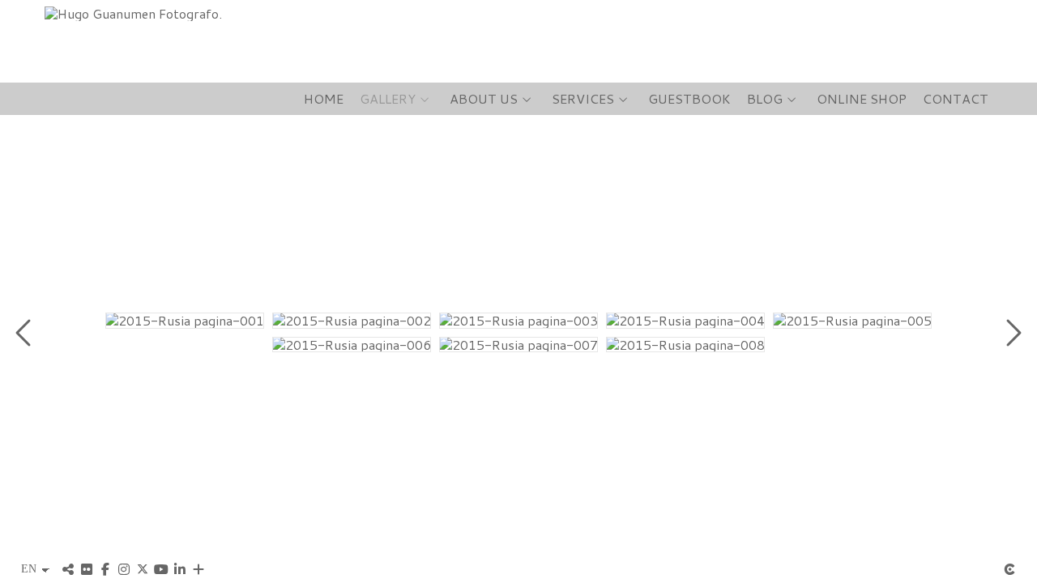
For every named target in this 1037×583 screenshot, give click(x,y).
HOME (324, 98)
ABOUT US (484, 98)
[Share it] (68, 569)
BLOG (765, 98)
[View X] (142, 569)
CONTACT (955, 98)
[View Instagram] (124, 569)
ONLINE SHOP (862, 98)
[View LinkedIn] (180, 569)
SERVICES (583, 98)
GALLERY (388, 98)
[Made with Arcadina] (1009, 569)
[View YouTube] (161, 569)
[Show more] (198, 569)
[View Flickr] (87, 569)
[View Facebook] (105, 569)
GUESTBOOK (689, 98)
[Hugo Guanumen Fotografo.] (127, 13)
